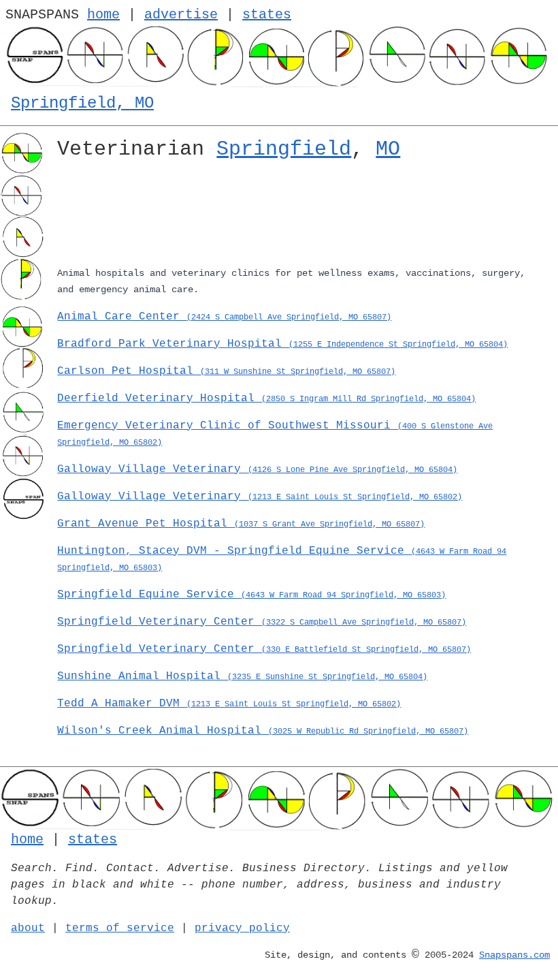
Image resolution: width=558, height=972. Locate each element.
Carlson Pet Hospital (226, 371)
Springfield (283, 149)
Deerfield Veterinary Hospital (266, 398)
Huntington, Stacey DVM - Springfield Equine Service (281, 559)
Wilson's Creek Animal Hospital (262, 731)
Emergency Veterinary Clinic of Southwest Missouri (275, 434)
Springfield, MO (82, 103)
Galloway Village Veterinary (257, 469)
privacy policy (242, 928)
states (266, 14)
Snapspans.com (514, 955)
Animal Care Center (224, 317)
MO (388, 149)
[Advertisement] (302, 216)
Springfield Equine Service (251, 595)
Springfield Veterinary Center (261, 622)
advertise (181, 14)
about (28, 928)
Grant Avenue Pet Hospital (241, 524)
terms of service (119, 928)
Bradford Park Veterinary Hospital (282, 344)
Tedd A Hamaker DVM (229, 703)
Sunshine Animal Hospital (242, 676)
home (103, 14)
